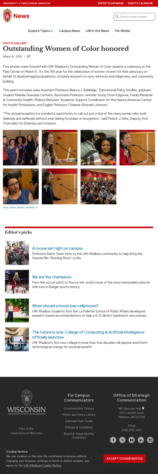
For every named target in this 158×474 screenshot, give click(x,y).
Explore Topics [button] (39, 31)
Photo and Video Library (79, 415)
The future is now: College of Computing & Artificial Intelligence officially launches (88, 335)
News (21, 16)
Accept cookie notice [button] (125, 459)
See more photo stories (19, 207)
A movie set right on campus (57, 248)
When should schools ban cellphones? (65, 305)
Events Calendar (140, 3)
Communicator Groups (79, 408)
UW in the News (97, 31)
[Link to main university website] (26, 402)
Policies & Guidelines (79, 427)
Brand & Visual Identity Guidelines (79, 436)
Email (131, 426)
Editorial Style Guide (79, 421)
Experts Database (111, 3)
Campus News (69, 31)
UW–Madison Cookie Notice (42, 465)
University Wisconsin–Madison (26, 3)
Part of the (26, 431)
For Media (122, 31)
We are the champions (51, 277)
